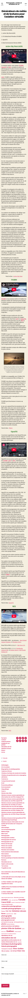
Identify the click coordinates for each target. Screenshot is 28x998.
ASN (2, 77)
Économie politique (7, 785)
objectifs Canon (9, 913)
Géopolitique (5, 789)
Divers (3, 750)
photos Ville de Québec (11, 928)
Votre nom (3, 954)
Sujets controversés (7, 864)
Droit (2, 783)
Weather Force (17, 642)
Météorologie (5, 831)
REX (9, 67)
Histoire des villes (6, 793)
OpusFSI (4, 67)
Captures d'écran (6, 771)
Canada (21, 900)
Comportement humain (8, 781)
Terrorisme (4, 866)
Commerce (4, 779)
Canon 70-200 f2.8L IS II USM (17, 902)
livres (3, 913)
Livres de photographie (8, 829)
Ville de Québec (5, 951)
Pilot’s (11, 428)
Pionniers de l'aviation (7, 849)
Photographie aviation (7, 837)
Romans (3, 860)
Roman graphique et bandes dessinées (12, 858)
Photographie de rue (7, 841)
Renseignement (6, 856)
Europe (23, 908)
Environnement (5, 787)
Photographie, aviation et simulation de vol (14, 3)
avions (10, 900)
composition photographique (11, 906)
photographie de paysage (7, 922)
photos (3, 924)
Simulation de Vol (6, 746)
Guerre (3, 791)
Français (5, 758)
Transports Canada (6, 948)
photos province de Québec (10, 926)
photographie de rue (19, 922)
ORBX (15, 913)
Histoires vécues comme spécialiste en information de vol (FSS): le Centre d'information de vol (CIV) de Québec (12, 804)
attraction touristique (19, 897)
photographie (6, 916)
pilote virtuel (3, 931)
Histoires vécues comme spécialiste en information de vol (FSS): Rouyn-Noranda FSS (13, 814)
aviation (4, 900)
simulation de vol (8, 938)
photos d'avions (10, 924)
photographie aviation (8, 918)
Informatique (5, 827)
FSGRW (21, 65)
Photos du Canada (6, 845)
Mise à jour (4, 833)
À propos (4, 738)
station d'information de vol (9, 942)
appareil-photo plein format (7, 897)
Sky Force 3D (21, 645)
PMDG (8, 574)
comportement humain (7, 904)
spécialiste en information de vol (11, 940)
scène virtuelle (18, 931)
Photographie (5, 835)
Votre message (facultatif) (7, 973)
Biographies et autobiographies (10, 769)
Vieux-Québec (18, 949)
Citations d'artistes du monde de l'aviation (13, 773)
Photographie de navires (8, 839)
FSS (7, 911)
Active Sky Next (17, 276)
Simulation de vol (6, 862)
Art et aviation (5, 767)
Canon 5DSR (6, 902)
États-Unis (21, 951)
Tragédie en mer (6, 868)
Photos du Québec (6, 847)
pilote (23, 928)
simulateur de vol (6, 935)
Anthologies (4, 765)
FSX (10, 911)
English (5, 761)
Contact (3, 739)
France (3, 911)
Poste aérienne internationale (10, 851)
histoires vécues (19, 911)
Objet (2, 967)
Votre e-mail (4, 961)
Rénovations (5, 853)
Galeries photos (5, 741)
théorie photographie (9, 946)
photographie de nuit (8, 920)
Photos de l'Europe (6, 843)
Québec (10, 931)
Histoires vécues (6, 748)
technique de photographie (11, 944)
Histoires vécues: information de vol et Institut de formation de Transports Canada (12, 823)
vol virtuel (13, 951)
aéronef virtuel (15, 900)
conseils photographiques (11, 908)
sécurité (19, 942)
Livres (3, 752)
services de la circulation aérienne (8, 933)
